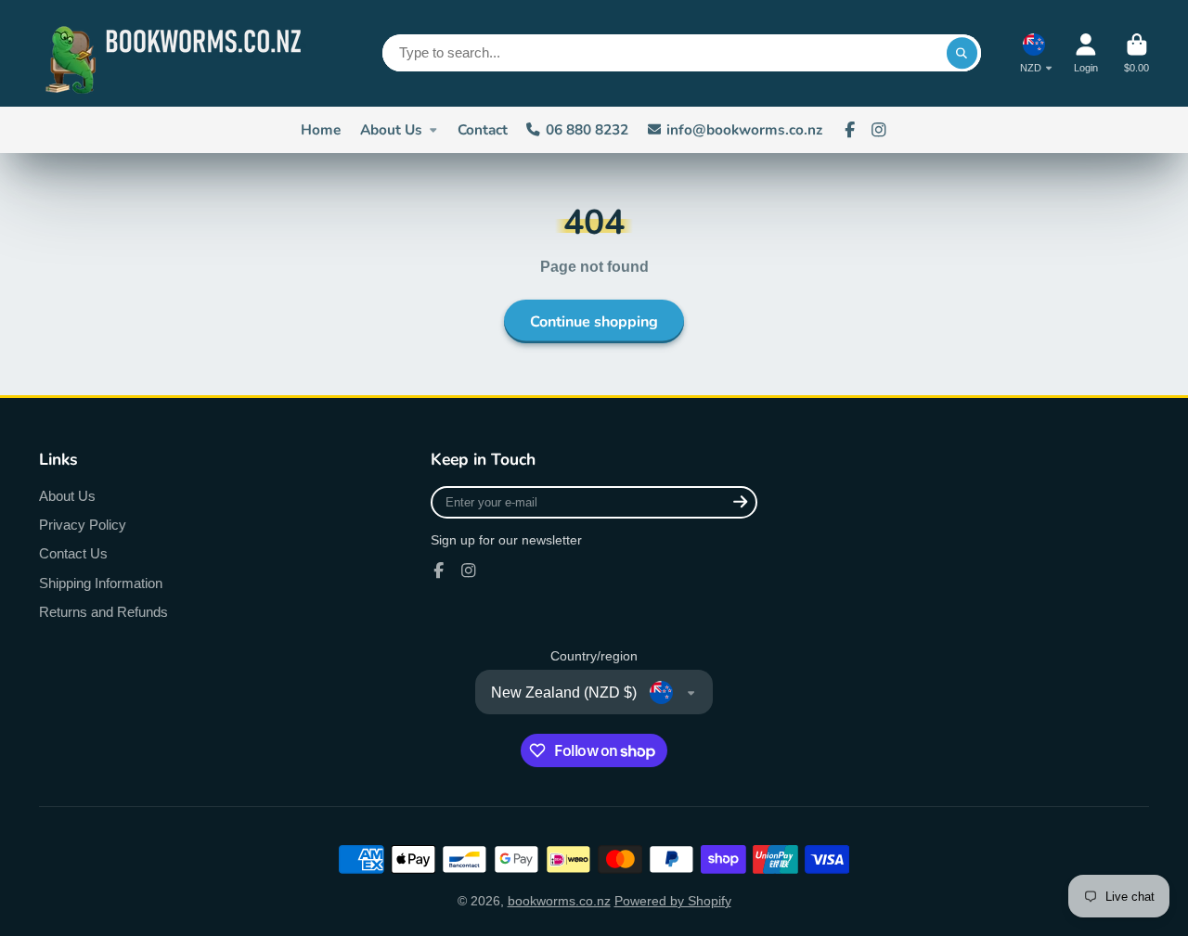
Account (1086, 53)
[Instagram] (879, 130)
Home (321, 129)
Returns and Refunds (103, 612)
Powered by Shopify (672, 900)
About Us (391, 129)
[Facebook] (850, 130)
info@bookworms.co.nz (744, 129)
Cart (1136, 53)
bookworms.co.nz (559, 900)
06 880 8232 (587, 129)
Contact (483, 129)
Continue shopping (594, 322)
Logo (178, 53)
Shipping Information (100, 583)
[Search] (962, 53)
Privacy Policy (82, 524)
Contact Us (73, 553)
